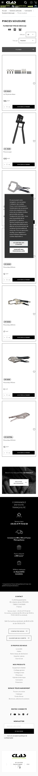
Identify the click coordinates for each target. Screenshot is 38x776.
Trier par (15, 40)
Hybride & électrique (19, 677)
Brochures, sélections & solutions (19, 699)
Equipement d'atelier (19, 668)
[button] (34, 83)
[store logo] (11, 2)
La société (19, 649)
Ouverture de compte (17, 638)
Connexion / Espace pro (31, 2)
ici (22, 236)
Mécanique (19, 675)
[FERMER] (32, 195)
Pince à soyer (7, 152)
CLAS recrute (19, 658)
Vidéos (19, 651)
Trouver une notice (19, 691)
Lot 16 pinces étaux (9, 94)
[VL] (9, 30)
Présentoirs (19, 682)
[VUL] (14, 30)
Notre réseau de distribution (19, 654)
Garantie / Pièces (19, 656)
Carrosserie (19, 680)
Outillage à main (19, 672)
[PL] (20, 30)
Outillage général (19, 670)
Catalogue (19, 694)
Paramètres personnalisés (19, 250)
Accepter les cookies (18, 243)
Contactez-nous (17, 631)
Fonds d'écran (19, 696)
